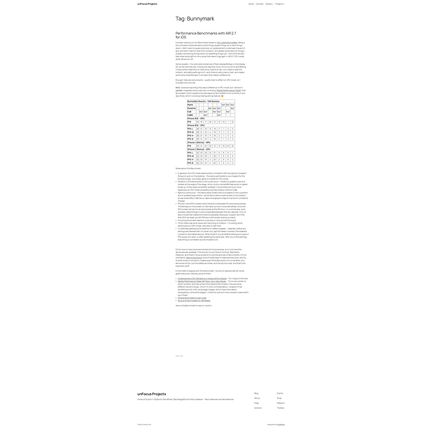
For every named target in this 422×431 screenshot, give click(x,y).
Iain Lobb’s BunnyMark (227, 42)
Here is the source (194, 257)
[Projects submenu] (284, 4)
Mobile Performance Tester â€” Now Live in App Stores (202, 281)
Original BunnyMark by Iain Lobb (192, 297)
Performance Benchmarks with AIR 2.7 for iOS (206, 35)
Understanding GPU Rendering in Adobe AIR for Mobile (202, 278)
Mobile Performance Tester (229, 90)
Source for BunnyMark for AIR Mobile (194, 300)
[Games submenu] (273, 4)
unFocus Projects (147, 3)
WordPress (281, 424)
